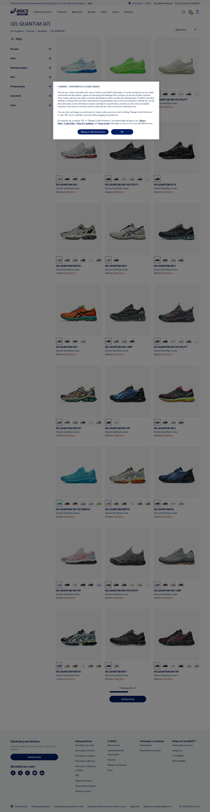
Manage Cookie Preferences (93, 132)
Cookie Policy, (69, 123)
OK (122, 132)
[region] (106, 110)
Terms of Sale (103, 123)
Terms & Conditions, (85, 123)
